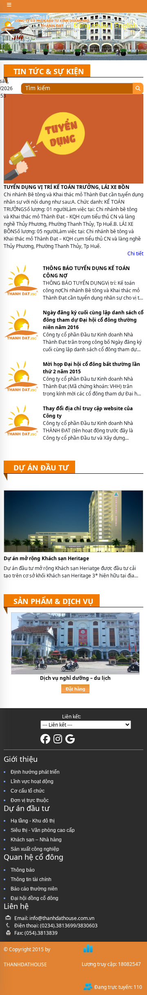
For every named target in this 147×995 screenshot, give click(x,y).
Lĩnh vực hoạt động (32, 781)
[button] (137, 30)
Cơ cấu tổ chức (28, 791)
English (126, 25)
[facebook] (45, 740)
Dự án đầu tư (41, 468)
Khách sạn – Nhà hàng (36, 840)
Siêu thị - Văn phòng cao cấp (43, 830)
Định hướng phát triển (35, 772)
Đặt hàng (75, 688)
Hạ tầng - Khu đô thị (33, 821)
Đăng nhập (91, 25)
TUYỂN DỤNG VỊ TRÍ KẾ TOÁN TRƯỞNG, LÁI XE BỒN (66, 187)
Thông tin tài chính (31, 879)
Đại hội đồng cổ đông (34, 898)
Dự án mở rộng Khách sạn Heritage (46, 558)
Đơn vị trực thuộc (30, 800)
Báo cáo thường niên (34, 889)
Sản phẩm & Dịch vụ (53, 601)
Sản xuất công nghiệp (35, 849)
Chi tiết (135, 253)
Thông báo (23, 870)
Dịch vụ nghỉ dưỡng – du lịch (75, 678)
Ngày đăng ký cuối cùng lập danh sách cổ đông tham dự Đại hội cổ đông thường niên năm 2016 (93, 320)
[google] (70, 740)
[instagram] (57, 740)
